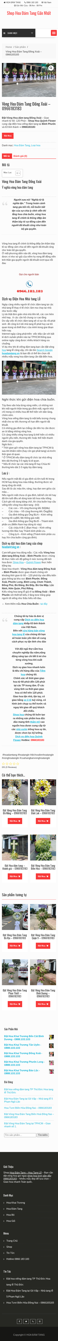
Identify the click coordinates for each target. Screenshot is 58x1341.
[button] (54, 33)
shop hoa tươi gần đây (39, 1176)
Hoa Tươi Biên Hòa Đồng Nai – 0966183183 (28, 1108)
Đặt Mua (7, 136)
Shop (9, 1247)
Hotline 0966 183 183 (17, 1259)
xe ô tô (27, 700)
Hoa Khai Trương (15, 1202)
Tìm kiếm (43, 1135)
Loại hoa (35, 145)
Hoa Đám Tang (22, 145)
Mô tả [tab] (7, 156)
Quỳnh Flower (33, 562)
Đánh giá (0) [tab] (20, 156)
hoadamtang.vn (10, 547)
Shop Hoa (18, 562)
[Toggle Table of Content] (16, 173)
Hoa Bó (10, 1215)
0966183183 (10, 1178)
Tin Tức (10, 1253)
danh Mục (12, 33)
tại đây (43, 604)
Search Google (45, 350)
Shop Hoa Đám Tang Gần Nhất (29, 13)
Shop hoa (18, 714)
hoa (4, 350)
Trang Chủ (12, 1241)
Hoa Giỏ (10, 1221)
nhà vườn (21, 729)
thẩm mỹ (35, 722)
